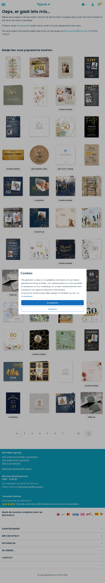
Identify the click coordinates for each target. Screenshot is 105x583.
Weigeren (52, 309)
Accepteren (52, 302)
